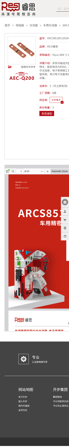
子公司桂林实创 (60, 401)
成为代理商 (23, 405)
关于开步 (22, 396)
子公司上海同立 (60, 405)
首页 (7, 25)
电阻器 (20, 25)
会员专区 (22, 410)
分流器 (33, 25)
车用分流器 (50, 25)
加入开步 (22, 401)
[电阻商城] (18, 8)
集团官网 (57, 396)
